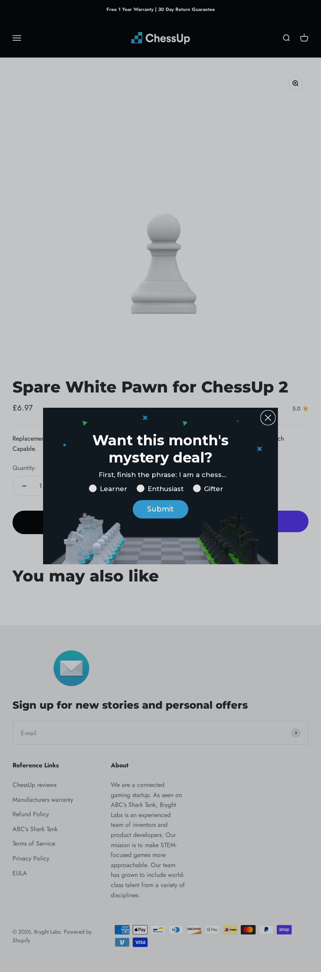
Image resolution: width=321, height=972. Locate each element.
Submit (160, 509)
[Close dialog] (268, 418)
